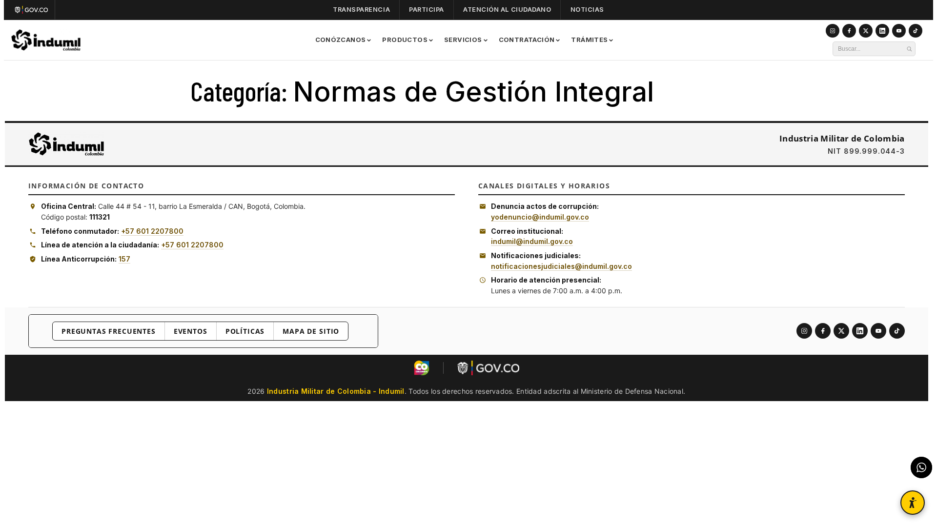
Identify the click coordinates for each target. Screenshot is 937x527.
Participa (426, 9)
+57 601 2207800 (152, 231)
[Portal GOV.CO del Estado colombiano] (488, 368)
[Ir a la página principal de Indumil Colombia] (66, 144)
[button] (912, 502)
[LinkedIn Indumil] (882, 31)
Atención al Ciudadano (507, 9)
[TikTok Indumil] (915, 31)
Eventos (190, 331)
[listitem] (804, 331)
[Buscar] (909, 49)
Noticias (587, 9)
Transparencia (361, 9)
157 (124, 259)
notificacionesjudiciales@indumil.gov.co (561, 266)
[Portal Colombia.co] (421, 368)
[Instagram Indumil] (832, 31)
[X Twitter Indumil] (866, 31)
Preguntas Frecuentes (108, 331)
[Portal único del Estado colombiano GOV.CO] (33, 10)
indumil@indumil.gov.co (532, 241)
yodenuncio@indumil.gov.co (540, 217)
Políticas (245, 331)
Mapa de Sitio (311, 331)
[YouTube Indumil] (899, 31)
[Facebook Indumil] (849, 31)
